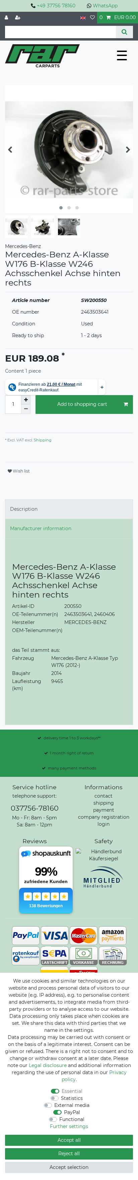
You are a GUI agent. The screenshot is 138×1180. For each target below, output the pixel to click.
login (103, 824)
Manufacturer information (40, 528)
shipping (103, 803)
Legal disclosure (48, 1065)
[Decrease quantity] (25, 409)
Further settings (69, 1126)
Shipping (42, 440)
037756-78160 (35, 808)
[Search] (124, 32)
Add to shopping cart (82, 404)
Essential (72, 1091)
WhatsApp (105, 6)
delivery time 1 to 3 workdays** (72, 738)
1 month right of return (72, 753)
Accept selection (69, 1167)
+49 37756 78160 (56, 6)
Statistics (72, 1098)
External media (71, 1105)
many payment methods (72, 768)
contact (103, 796)
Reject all (69, 1154)
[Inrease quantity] (25, 400)
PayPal (72, 1112)
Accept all (69, 1140)
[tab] (69, 509)
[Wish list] (92, 17)
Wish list (21, 471)
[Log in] (7, 17)
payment (103, 810)
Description (24, 509)
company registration (103, 817)
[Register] (18, 17)
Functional (71, 1119)
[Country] (83, 17)
